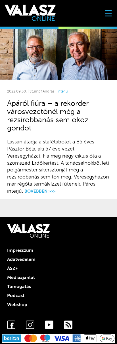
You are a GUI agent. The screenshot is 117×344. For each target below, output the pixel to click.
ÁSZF (12, 268)
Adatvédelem (21, 259)
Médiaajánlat (21, 277)
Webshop (17, 304)
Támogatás (19, 286)
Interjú (62, 91)
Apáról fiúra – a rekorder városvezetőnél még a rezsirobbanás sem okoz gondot (48, 115)
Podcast (15, 295)
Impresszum (20, 250)
